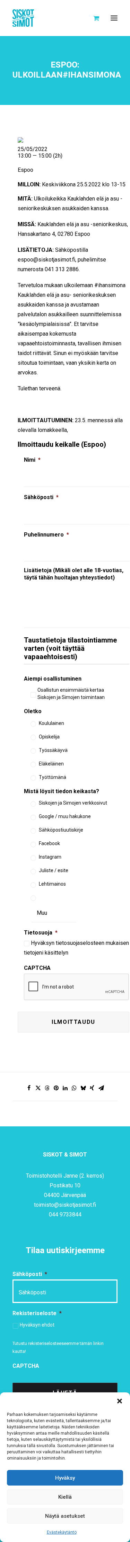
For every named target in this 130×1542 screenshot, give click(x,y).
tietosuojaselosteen (80, 943)
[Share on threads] (47, 1088)
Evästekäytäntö (62, 1532)
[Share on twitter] (38, 1088)
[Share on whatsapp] (74, 1088)
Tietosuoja (41, 932)
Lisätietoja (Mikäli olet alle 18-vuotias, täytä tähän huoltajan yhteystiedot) (73, 574)
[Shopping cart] (93, 18)
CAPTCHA (37, 968)
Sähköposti (41, 497)
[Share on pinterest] (56, 1088)
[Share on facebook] (29, 1088)
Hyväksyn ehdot (37, 1325)
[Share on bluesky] (83, 1088)
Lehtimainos (52, 884)
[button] (119, 1401)
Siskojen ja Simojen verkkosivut (73, 803)
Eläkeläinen (51, 763)
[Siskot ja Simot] (23, 18)
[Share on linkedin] (65, 1088)
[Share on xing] (92, 1088)
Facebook (49, 843)
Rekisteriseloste (37, 1313)
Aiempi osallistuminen (52, 678)
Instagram (50, 857)
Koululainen (51, 723)
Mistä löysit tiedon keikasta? (61, 791)
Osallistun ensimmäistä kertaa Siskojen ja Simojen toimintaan (71, 693)
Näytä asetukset (65, 1516)
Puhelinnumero (46, 534)
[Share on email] (101, 1088)
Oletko (33, 711)
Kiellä (65, 1497)
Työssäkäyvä (53, 750)
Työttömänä (52, 777)
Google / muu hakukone (65, 816)
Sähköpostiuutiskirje (61, 830)
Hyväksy (65, 1478)
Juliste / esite (53, 870)
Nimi (32, 460)
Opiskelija (49, 736)
